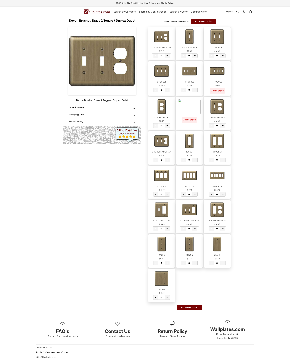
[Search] (237, 11)
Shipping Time (76, 114)
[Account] (243, 11)
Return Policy (76, 121)
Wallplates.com (49, 357)
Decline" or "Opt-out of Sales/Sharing (52, 352)
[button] (161, 36)
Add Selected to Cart (203, 21)
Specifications (76, 107)
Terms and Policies (44, 347)
